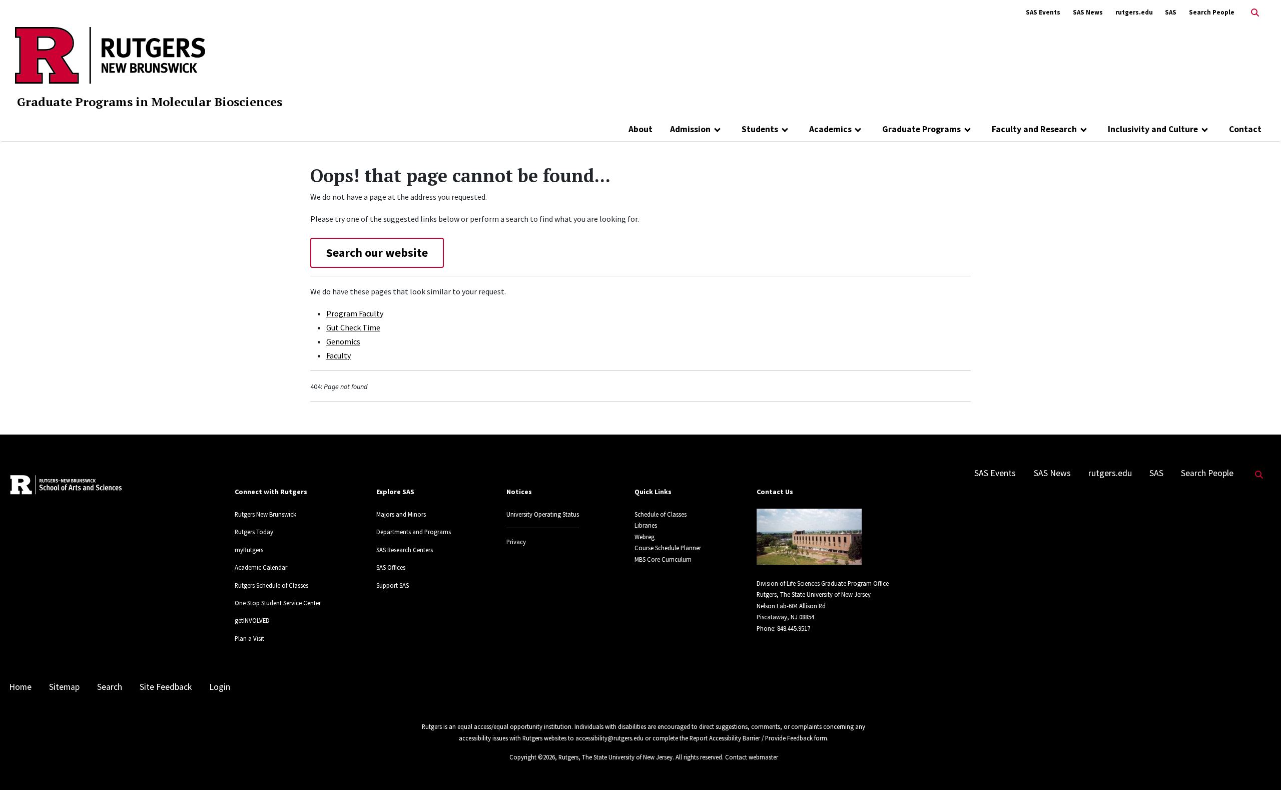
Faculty (338, 355)
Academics (830, 129)
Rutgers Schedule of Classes (271, 585)
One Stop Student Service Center (278, 603)
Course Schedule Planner (667, 548)
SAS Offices (390, 567)
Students (760, 129)
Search (109, 686)
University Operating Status (542, 514)
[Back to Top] (1259, 765)
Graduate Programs (921, 129)
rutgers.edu (1134, 12)
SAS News (1088, 12)
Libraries (645, 525)
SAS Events (1043, 12)
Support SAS (392, 585)
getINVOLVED (252, 620)
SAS (1170, 12)
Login (219, 686)
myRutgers (249, 550)
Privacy (516, 542)
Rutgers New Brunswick (265, 514)
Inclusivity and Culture (1153, 129)
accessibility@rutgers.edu (609, 738)
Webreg (644, 537)
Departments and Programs (413, 532)
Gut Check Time (353, 327)
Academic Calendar (261, 567)
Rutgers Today (254, 532)
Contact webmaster (751, 757)
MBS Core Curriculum (663, 559)
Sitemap (64, 686)
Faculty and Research (1034, 129)
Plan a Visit (249, 638)
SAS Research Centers (404, 550)
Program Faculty (354, 313)
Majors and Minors (401, 514)
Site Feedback (166, 686)
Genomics (343, 341)
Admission (690, 129)
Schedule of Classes (660, 514)
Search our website (377, 252)
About (640, 129)
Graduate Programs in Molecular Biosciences (149, 102)
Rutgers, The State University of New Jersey (615, 757)
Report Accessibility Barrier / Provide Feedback (751, 738)
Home (20, 686)
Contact (1245, 129)
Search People (1211, 12)
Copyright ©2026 (532, 757)
